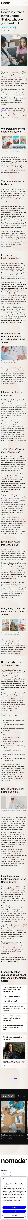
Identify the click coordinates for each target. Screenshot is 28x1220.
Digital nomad (12, 1131)
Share (15, 1078)
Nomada (3, 110)
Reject (14, 1211)
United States (5, 27)
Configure (14, 1216)
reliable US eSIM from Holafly (11, 501)
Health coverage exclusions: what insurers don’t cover (12, 1136)
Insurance (12, 27)
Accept (14, 1207)
